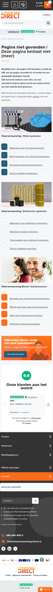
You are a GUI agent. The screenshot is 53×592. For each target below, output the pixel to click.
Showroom (6, 445)
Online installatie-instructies (23, 248)
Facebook (3, 549)
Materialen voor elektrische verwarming (28, 223)
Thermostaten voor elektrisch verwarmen (29, 240)
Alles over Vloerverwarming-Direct (26, 315)
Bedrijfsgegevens (9, 455)
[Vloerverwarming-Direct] (11, 15)
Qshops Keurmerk (42, 560)
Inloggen (5, 476)
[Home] (6, 5)
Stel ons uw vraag (15, 354)
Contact (5, 436)
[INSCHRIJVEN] (35, 501)
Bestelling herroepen (11, 487)
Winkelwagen (47, 4)
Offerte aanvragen (47, 16)
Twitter (15, 549)
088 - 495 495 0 (23, 4)
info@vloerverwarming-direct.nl (24, 541)
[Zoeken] (48, 23)
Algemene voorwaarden (22, 575)
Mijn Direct (14, 4)
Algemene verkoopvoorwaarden (25, 324)
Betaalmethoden (20, 560)
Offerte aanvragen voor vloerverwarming (29, 307)
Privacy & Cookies (40, 575)
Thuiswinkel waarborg (48, 560)
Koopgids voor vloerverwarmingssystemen (30, 298)
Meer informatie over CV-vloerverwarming (29, 156)
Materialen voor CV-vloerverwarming (27, 148)
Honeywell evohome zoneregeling (26, 165)
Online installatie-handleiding (24, 173)
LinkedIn (9, 549)
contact (35, 96)
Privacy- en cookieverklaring (11, 524)
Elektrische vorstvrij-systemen (24, 231)
